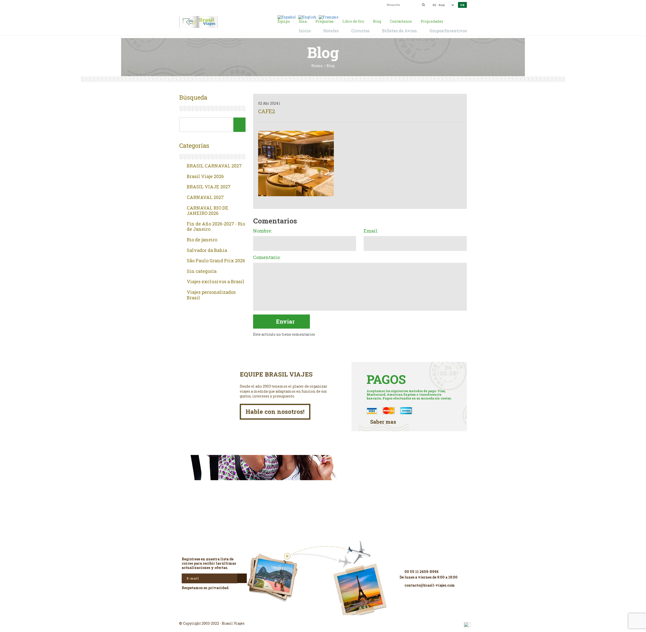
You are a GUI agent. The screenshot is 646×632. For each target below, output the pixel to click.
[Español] (287, 16)
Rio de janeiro (202, 240)
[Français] (328, 16)
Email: (371, 231)
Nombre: (262, 231)
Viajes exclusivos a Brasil (215, 281)
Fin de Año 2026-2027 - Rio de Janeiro (216, 226)
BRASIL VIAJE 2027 (209, 187)
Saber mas (383, 422)
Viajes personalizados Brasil (211, 295)
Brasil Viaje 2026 (205, 176)
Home (316, 66)
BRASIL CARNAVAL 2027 (214, 166)
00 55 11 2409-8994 (219, 4)
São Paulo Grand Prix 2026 (216, 261)
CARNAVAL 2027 (205, 197)
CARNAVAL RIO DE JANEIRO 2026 (207, 210)
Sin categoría (202, 271)
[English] (307, 16)
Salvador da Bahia (207, 250)
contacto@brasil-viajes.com (317, 4)
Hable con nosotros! (275, 412)
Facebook (323, 614)
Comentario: (266, 257)
